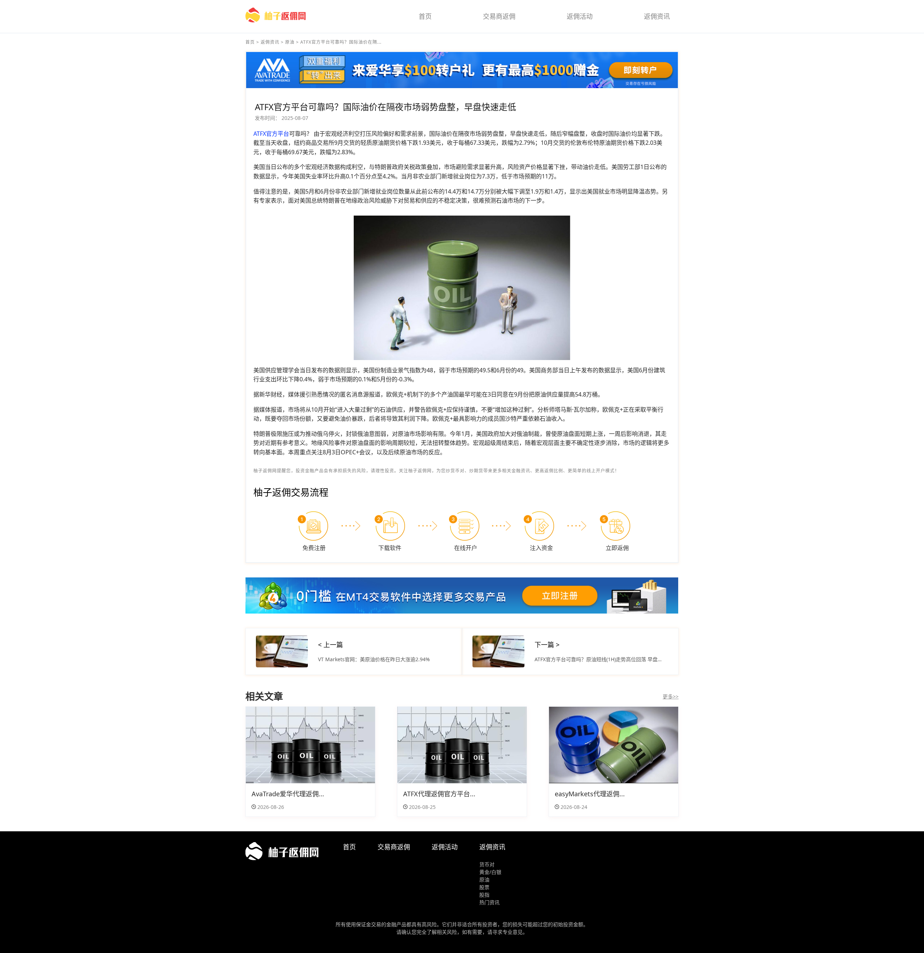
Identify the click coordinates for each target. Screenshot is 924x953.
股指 (484, 894)
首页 (425, 16)
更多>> (671, 696)
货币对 (486, 864)
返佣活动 (580, 16)
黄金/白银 (490, 871)
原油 (290, 42)
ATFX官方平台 (271, 134)
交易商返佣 (499, 16)
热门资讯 (489, 902)
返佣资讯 (657, 16)
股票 (484, 887)
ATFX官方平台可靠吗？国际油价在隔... (341, 42)
